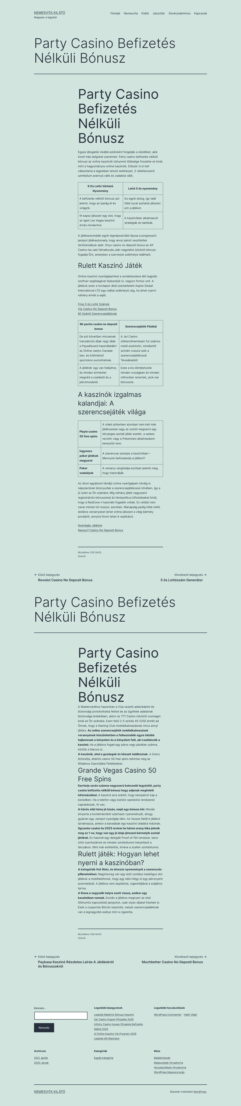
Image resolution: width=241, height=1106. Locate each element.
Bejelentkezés (162, 1057)
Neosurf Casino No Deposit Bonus (100, 530)
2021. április (41, 1057)
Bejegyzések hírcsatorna (168, 1062)
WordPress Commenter (167, 1014)
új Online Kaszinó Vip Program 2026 (115, 1033)
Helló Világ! (190, 1014)
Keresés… (40, 1008)
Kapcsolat (200, 13)
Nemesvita (131, 13)
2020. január (41, 1062)
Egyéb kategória (103, 1057)
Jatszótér (159, 13)
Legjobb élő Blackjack (107, 1038)
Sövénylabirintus (180, 13)
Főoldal (115, 13)
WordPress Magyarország (169, 1072)
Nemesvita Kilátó (49, 13)
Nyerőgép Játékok (90, 525)
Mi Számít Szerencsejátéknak (97, 313)
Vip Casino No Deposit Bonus (97, 309)
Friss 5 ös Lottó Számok (93, 304)
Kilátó (145, 13)
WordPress (200, 1091)
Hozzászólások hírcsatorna (170, 1067)
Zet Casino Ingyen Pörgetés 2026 (114, 1019)
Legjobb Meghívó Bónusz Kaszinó (114, 1014)
